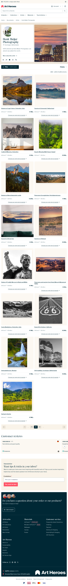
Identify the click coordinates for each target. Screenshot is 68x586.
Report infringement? (38, 579)
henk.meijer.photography (3, 59)
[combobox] (32, 11)
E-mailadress (8, 476)
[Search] (64, 10)
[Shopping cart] (65, 6)
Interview (16, 59)
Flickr (9, 59)
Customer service (53, 519)
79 (32, 427)
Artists (22, 15)
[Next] (64, 427)
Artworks (4, 15)
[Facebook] (15, 562)
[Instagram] (10, 562)
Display (62, 67)
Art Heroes (7, 540)
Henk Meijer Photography (6, 59)
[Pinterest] (12, 562)
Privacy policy (48, 579)
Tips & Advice (41, 15)
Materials (30, 15)
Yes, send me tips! (11, 484)
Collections (13, 15)
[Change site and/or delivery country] (65, 1)
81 (39, 427)
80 (36, 427)
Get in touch (10, 510)
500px (13, 59)
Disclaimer (29, 579)
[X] (18, 562)
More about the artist (9, 56)
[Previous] (4, 427)
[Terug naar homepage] (8, 6)
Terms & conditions (21, 579)
